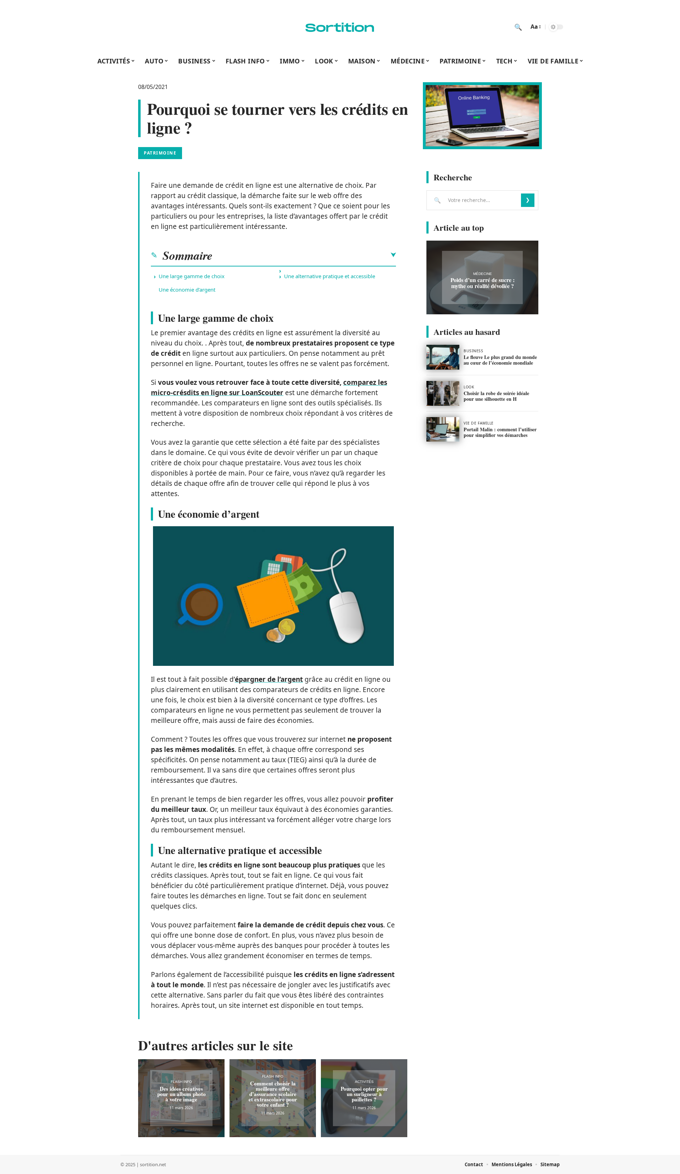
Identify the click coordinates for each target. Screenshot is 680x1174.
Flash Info (181, 1082)
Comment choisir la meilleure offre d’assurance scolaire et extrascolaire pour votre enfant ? (273, 1093)
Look (469, 387)
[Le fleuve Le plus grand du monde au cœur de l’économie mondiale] (442, 357)
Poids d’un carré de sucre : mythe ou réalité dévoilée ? (482, 283)
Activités (364, 1082)
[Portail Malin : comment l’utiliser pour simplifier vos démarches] (442, 429)
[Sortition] (340, 27)
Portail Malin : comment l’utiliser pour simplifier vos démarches (500, 432)
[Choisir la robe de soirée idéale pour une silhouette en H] (442, 393)
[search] (518, 27)
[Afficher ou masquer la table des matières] (304, 255)
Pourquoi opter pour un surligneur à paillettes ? (364, 1094)
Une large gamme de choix (192, 276)
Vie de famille (479, 423)
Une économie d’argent (187, 289)
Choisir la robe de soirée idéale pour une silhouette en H (496, 396)
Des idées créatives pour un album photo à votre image (181, 1094)
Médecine (482, 274)
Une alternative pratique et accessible (329, 276)
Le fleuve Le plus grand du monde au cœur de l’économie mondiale (500, 359)
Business (473, 351)
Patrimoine (160, 153)
